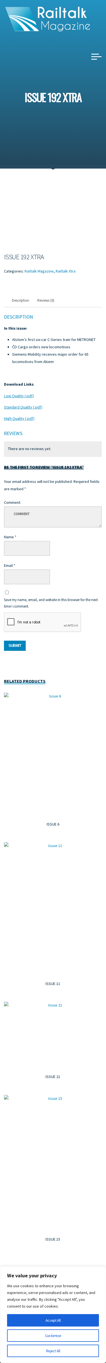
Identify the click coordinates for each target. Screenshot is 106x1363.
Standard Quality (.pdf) (23, 406)
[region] (53, 1314)
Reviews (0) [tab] (46, 300)
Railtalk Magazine (39, 270)
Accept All (53, 1320)
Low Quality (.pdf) (19, 395)
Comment (12, 502)
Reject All (53, 1350)
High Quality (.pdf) (19, 418)
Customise (53, 1335)
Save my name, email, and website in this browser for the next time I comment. (51, 602)
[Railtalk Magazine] (48, 18)
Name (10, 536)
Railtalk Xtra (65, 270)
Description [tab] (20, 300)
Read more (53, 753)
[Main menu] (96, 56)
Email (9, 565)
